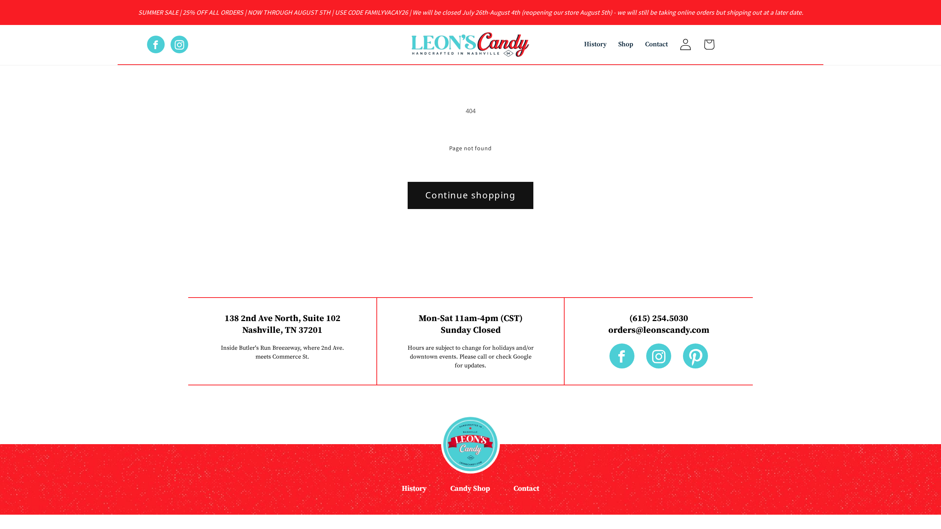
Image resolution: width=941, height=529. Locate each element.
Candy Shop (470, 488)
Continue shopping (470, 195)
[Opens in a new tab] (159, 44)
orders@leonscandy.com (658, 330)
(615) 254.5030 (658, 318)
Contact (656, 44)
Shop (625, 44)
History (595, 44)
